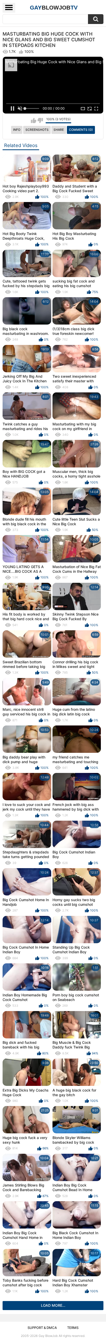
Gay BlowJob (48, 1336)
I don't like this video (40, 120)
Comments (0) (81, 130)
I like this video (33, 120)
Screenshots (37, 130)
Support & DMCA (42, 1328)
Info (16, 130)
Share (59, 130)
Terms (72, 1328)
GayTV (54, 7)
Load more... (53, 1305)
